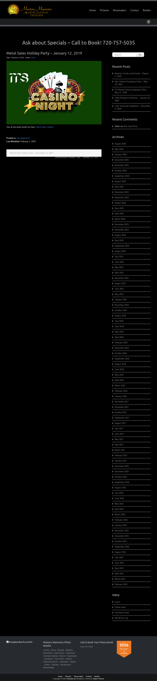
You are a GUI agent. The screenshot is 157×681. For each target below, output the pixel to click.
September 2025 (122, 176)
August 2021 (120, 283)
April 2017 (119, 445)
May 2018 (119, 375)
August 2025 (120, 181)
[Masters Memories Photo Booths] (29, 10)
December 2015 (122, 530)
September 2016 (122, 482)
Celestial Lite (71, 679)
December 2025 (122, 160)
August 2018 (120, 364)
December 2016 (122, 466)
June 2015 (119, 563)
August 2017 (120, 423)
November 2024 (122, 197)
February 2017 (121, 455)
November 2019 (122, 305)
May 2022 (119, 267)
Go (140, 54)
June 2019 (119, 326)
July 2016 (119, 493)
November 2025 (122, 165)
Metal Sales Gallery (45, 127)
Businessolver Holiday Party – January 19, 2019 (76, 157)
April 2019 (119, 337)
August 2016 (120, 487)
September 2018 (122, 359)
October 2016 (121, 477)
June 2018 (119, 369)
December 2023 (122, 224)
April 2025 (119, 187)
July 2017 (119, 428)
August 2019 (120, 316)
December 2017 (122, 402)
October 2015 (121, 541)
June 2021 (119, 289)
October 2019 (121, 310)
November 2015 (122, 536)
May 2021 (119, 294)
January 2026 (121, 154)
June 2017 (119, 434)
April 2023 (119, 240)
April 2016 (119, 509)
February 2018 (121, 391)
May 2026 (119, 149)
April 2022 (119, 273)
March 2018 (120, 385)
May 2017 (119, 439)
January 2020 (121, 299)
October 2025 (121, 170)
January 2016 (121, 525)
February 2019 (121, 342)
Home (92, 10)
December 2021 (122, 278)
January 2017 (121, 461)
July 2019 (119, 321)
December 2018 (122, 348)
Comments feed (122, 612)
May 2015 (119, 568)
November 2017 (122, 407)
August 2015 (120, 552)
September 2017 (122, 418)
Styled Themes (98, 679)
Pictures (104, 10)
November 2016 (122, 471)
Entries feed (120, 607)
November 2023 (122, 230)
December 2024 (122, 192)
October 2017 (121, 412)
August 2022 (120, 251)
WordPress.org (121, 618)
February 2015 (121, 584)
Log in (117, 602)
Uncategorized (23, 138)
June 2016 (119, 498)
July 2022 (119, 256)
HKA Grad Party (130, 126)
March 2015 (120, 579)
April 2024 (119, 213)
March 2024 (120, 219)
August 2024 (120, 203)
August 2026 (120, 144)
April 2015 (119, 573)
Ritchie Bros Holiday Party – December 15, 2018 (31, 153)
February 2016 (121, 520)
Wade (33, 57)
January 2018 (121, 396)
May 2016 (119, 504)
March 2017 (120, 450)
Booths (147, 10)
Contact (134, 10)
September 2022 (122, 246)
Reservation (119, 10)
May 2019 (119, 332)
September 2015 (122, 547)
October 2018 (121, 353)
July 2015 (119, 557)
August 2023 (120, 235)
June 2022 (119, 262)
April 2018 (119, 380)
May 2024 (119, 208)
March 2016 (120, 514)
